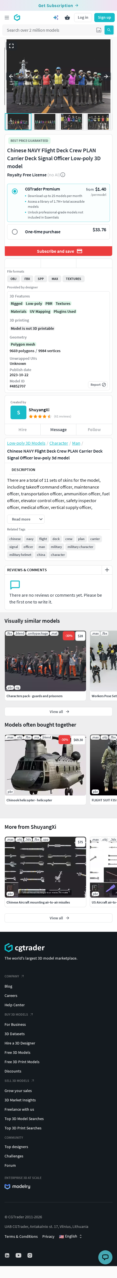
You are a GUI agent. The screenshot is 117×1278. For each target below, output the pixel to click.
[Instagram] (30, 1255)
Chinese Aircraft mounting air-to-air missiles (38, 902)
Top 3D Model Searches (24, 1118)
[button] (98, 30)
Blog (8, 986)
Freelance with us (19, 1109)
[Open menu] (6, 17)
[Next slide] (106, 76)
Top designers (16, 1146)
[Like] (23, 263)
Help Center (15, 1004)
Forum (10, 1165)
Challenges (14, 1156)
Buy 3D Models (16, 1014)
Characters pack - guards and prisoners (34, 696)
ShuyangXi (39, 409)
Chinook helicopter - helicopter (29, 800)
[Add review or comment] (107, 569)
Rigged (16, 303)
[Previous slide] (11, 76)
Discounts (13, 1071)
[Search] (109, 30)
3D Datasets (15, 1033)
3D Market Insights (20, 1100)
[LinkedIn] (7, 1255)
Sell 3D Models (17, 1080)
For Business (15, 1024)
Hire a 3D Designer (20, 1043)
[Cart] (67, 17)
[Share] (94, 263)
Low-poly (34, 303)
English (68, 1236)
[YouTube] (19, 1255)
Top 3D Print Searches (23, 1128)
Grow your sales (18, 1090)
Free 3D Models (17, 1052)
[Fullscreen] (11, 45)
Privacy (48, 1236)
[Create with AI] (55, 17)
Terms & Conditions (21, 1236)
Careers (11, 995)
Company (12, 976)
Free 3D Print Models (22, 1061)
